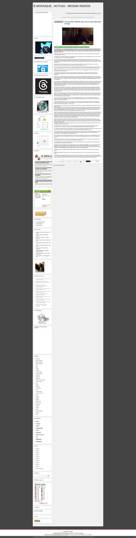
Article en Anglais (39, 362)
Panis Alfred (38, 299)
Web (37, 414)
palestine (98, 160)
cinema (38, 423)
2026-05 (37, 454)
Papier (48, 204)
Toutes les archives (39, 468)
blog (90, 534)
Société (37, 407)
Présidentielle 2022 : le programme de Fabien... (42, 294)
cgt (37, 437)
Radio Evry (38, 404)
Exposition (38, 378)
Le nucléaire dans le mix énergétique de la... (43, 282)
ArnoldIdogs (38, 278)
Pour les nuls (38, 402)
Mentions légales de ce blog (59, 534)
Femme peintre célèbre (40, 380)
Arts (36, 365)
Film (37, 383)
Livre (37, 394)
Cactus (37, 368)
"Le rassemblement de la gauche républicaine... (43, 289)
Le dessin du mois (39, 393)
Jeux (37, 389)
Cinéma (37, 370)
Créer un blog (65, 531)
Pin (36, 293)
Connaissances (39, 371)
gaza (55, 161)
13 (44, 141)
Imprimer (71, 161)
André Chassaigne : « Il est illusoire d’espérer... (43, 297)
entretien (38, 432)
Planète (37, 399)
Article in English (39, 363)
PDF (46, 206)
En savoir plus (91, 536)
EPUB (43, 206)
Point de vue (38, 401)
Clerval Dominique (39, 284)
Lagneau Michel (39, 304)
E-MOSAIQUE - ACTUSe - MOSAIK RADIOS (62, 6)
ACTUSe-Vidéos (39, 360)
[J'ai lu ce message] (134, 537)
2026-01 (37, 462)
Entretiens (38, 376)
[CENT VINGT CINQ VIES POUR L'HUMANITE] (38, 197)
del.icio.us (65, 161)
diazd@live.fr (36, 507)
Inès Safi (37, 386)
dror (37, 296)
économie (39, 428)
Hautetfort (71, 531)
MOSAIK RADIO (39, 225)
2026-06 (37, 452)
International (38, 388)
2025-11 (37, 466)
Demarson (38, 291)
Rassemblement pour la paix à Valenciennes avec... (42, 286)
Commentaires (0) (84, 160)
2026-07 (37, 450)
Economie (38, 375)
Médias (37, 396)
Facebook (83, 161)
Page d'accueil (84, 17)
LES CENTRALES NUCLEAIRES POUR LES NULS (42, 251)
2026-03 (37, 458)
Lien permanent (77, 160)
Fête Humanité (39, 381)
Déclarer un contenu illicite (49, 534)
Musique (37, 397)
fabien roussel (40, 434)
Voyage (37, 412)
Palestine (39, 441)
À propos (36, 516)
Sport (37, 409)
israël (37, 426)
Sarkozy (39, 439)
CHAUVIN (38, 288)
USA (37, 430)
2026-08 (37, 448)
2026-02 (37, 460)
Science (37, 406)
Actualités (38, 358)
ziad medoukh (93, 160)
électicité (58, 161)
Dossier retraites (39, 373)
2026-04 (37, 456)
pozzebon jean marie (40, 281)
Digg (78, 161)
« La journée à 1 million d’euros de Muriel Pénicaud (70, 17)
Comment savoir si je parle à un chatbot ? (43, 279)
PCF (37, 421)
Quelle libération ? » (91, 17)
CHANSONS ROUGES (40, 222)
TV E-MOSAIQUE (39, 410)
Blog (37, 367)
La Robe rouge (39, 391)
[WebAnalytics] (68, 0)
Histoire (37, 384)
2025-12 (37, 464)
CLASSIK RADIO (39, 223)
